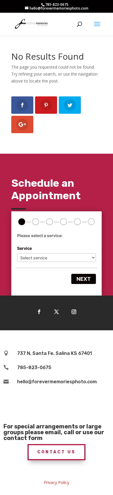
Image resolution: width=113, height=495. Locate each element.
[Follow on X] (56, 311)
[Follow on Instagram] (73, 311)
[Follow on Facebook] (39, 311)
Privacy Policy (56, 482)
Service (24, 248)
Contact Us (56, 452)
